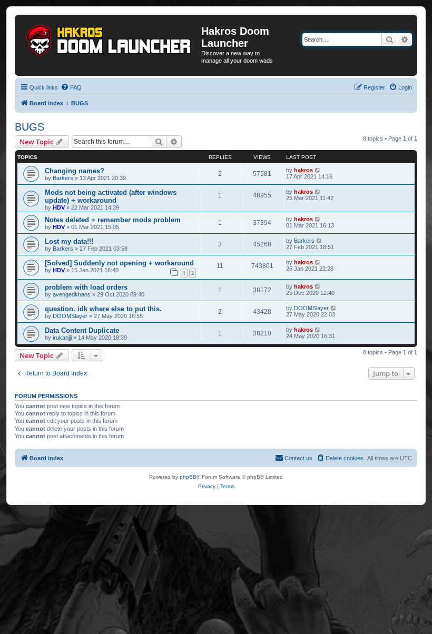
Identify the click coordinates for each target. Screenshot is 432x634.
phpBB (188, 477)
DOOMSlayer (70, 316)
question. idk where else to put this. (103, 309)
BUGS (29, 127)
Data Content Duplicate (82, 330)
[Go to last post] (318, 170)
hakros (303, 170)
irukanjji (62, 337)
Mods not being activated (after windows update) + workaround (110, 196)
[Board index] (109, 38)
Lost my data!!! (69, 241)
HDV (59, 207)
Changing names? (74, 171)
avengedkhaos (72, 294)
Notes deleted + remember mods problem (113, 220)
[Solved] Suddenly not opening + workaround (119, 263)
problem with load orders (86, 287)
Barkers (63, 178)
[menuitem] (71, 87)
